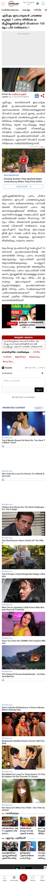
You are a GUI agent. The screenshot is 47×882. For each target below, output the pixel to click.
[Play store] (37, 3)
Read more (12, 323)
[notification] (42, 3)
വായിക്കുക (12, 813)
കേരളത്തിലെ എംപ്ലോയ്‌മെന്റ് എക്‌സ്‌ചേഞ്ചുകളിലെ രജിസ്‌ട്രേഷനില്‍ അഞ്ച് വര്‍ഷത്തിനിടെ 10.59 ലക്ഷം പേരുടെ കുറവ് (10, 856)
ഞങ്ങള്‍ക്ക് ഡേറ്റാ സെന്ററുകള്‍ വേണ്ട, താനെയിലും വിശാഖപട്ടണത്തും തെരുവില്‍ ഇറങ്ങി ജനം (28, 831)
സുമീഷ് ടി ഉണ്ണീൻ (19, 94)
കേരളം (26, 10)
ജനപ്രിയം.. (8, 361)
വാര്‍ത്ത (7, 357)
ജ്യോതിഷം (20, 357)
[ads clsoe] (45, 867)
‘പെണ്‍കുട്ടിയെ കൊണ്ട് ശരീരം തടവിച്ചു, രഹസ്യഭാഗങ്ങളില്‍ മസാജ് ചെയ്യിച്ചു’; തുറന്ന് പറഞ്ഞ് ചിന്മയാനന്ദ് (22, 344)
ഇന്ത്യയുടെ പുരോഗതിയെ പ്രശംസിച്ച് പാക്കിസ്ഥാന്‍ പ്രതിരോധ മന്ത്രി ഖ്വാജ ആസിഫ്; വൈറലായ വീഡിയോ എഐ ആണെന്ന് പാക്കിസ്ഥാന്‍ (28, 856)
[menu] (4, 3)
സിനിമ (37, 10)
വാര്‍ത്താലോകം (10, 10)
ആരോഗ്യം (34, 357)
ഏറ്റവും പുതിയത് (15, 838)
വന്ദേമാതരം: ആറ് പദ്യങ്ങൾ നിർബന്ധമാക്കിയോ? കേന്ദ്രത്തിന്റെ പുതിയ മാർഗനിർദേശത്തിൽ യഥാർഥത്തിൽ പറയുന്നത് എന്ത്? (10, 831)
